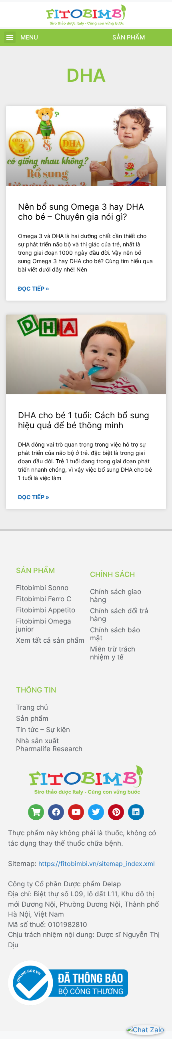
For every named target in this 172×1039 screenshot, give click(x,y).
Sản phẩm (128, 37)
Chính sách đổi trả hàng (119, 615)
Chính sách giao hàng (115, 596)
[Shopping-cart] (36, 812)
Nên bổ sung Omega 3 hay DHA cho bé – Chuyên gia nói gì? (81, 212)
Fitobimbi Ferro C (43, 599)
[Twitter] (96, 812)
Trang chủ (32, 707)
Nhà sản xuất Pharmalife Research (49, 745)
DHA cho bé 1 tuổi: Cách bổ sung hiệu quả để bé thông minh (83, 420)
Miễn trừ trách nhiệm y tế (112, 653)
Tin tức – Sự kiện (43, 730)
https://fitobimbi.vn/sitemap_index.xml (96, 864)
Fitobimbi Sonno (42, 588)
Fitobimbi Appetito (45, 610)
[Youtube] (76, 812)
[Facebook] (56, 812)
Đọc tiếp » (33, 288)
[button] (10, 37)
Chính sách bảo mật (115, 634)
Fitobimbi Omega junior (43, 625)
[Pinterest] (116, 812)
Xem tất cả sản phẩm (50, 640)
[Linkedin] (136, 812)
